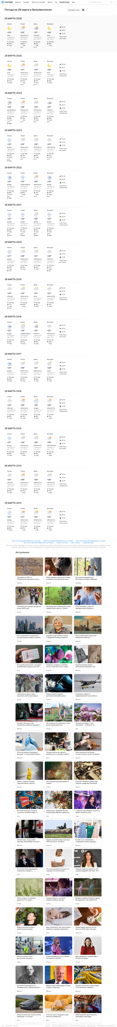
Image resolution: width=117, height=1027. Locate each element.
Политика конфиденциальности (60, 1025)
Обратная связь (91, 1025)
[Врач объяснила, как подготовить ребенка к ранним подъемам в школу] (58, 921)
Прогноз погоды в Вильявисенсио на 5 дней (58, 541)
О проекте (47, 1025)
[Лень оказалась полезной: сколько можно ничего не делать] (87, 746)
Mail (3, 1025)
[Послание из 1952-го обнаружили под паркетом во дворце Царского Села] (29, 571)
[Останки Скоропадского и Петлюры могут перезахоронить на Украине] (29, 979)
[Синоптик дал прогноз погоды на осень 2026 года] (29, 600)
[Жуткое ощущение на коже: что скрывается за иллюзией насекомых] (58, 862)
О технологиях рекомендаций (78, 1025)
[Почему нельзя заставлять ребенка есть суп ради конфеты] (58, 746)
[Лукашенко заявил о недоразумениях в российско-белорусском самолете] (87, 687)
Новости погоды (61, 543)
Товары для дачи (88, 543)
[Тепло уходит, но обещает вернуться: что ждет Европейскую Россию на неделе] (29, 892)
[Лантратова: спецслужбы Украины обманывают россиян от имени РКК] (29, 833)
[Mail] (2, 2)
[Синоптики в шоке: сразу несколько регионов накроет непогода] (29, 687)
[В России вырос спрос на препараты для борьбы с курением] (87, 600)
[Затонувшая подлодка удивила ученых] (58, 775)
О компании (9, 1025)
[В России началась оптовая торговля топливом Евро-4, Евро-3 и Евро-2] (29, 804)
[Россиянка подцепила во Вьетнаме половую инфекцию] (87, 571)
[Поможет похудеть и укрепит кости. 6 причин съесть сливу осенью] (58, 658)
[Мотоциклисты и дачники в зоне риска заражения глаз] (58, 717)
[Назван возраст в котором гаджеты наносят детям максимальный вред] (58, 892)
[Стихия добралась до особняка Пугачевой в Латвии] (58, 950)
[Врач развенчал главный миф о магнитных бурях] (87, 950)
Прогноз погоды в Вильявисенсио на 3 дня (26, 541)
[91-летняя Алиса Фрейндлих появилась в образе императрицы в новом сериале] (29, 862)
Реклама (15, 1025)
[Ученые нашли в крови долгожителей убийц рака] (58, 687)
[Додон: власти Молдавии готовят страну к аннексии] (58, 979)
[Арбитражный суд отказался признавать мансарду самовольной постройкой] (87, 1008)
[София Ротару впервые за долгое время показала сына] (87, 804)
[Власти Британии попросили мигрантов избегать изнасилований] (87, 629)
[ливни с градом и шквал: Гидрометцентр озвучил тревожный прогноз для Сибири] (29, 775)
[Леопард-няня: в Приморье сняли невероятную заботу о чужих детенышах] (58, 600)
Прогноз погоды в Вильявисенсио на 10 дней (38, 543)
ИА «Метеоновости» (110, 1025)
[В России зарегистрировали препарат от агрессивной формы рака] (29, 746)
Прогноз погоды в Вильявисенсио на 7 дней (90, 541)
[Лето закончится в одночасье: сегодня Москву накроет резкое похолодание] (29, 629)
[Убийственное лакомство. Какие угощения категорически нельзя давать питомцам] (58, 571)
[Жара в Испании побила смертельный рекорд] (29, 921)
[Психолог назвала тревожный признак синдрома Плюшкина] (87, 775)
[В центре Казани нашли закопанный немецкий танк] (87, 658)
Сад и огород (75, 543)
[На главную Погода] (8, 2)
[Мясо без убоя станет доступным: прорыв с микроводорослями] (29, 950)
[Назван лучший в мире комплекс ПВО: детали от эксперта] (58, 833)
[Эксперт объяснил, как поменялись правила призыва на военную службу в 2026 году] (29, 717)
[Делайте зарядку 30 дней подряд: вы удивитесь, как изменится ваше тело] (87, 892)
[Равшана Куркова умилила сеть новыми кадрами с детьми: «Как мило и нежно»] (87, 862)
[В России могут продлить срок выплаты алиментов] (58, 1008)
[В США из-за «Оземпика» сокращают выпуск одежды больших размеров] (87, 833)
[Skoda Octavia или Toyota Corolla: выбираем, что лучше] (29, 1008)
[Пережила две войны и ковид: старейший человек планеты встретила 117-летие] (58, 629)
